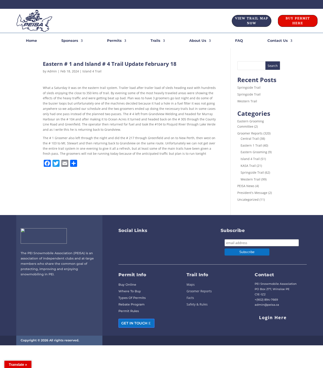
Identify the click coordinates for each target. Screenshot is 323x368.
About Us (197, 41)
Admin (52, 71)
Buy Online (127, 285)
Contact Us (277, 41)
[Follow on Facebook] (296, 4)
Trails (155, 41)
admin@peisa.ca (267, 304)
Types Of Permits (132, 298)
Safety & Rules (197, 304)
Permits (114, 41)
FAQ (239, 41)
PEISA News (245, 186)
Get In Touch (134, 323)
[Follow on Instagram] (304, 4)
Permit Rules (128, 311)
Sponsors (69, 41)
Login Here (273, 317)
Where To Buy (129, 291)
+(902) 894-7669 (266, 299)
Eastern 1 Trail (251, 145)
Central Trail (250, 138)
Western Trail (247, 101)
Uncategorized (248, 199)
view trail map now (251, 21)
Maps (191, 285)
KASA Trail (248, 166)
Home (31, 41)
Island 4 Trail (92, 71)
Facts (190, 298)
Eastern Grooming (254, 152)
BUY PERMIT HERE (298, 21)
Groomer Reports (250, 133)
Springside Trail (249, 87)
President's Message (252, 193)
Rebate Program (131, 304)
